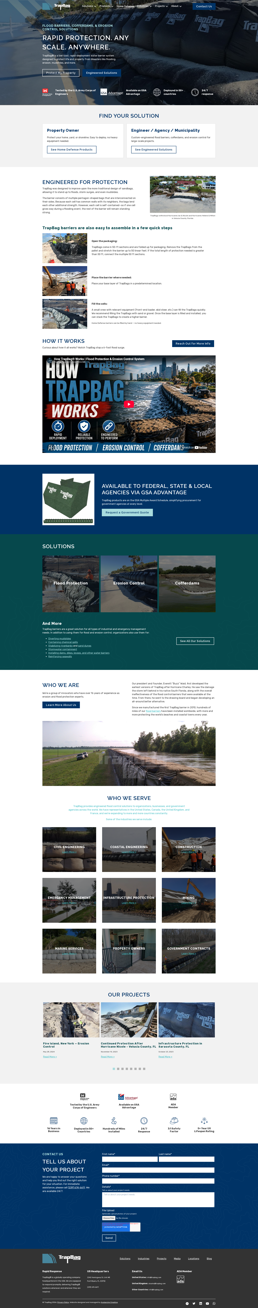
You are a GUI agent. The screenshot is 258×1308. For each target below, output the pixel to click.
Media (177, 1258)
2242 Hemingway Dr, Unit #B (98, 1277)
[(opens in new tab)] (68, 499)
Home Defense (125, 6)
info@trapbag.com (154, 1277)
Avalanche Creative (109, 1302)
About (175, 6)
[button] (114, 1069)
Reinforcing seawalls (60, 656)
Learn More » (69, 852)
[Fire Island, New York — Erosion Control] (71, 1034)
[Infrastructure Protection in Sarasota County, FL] (187, 1034)
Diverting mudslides (59, 638)
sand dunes (84, 645)
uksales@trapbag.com (157, 1284)
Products (105, 6)
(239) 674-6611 (76, 1187)
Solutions (88, 6)
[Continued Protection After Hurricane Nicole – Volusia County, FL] (129, 1034)
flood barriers (153, 711)
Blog (209, 1258)
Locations (193, 1258)
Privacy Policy (63, 1302)
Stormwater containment (62, 649)
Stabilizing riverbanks (60, 645)
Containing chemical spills (63, 642)
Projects (160, 6)
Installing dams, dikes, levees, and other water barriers (78, 653)
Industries (143, 6)
